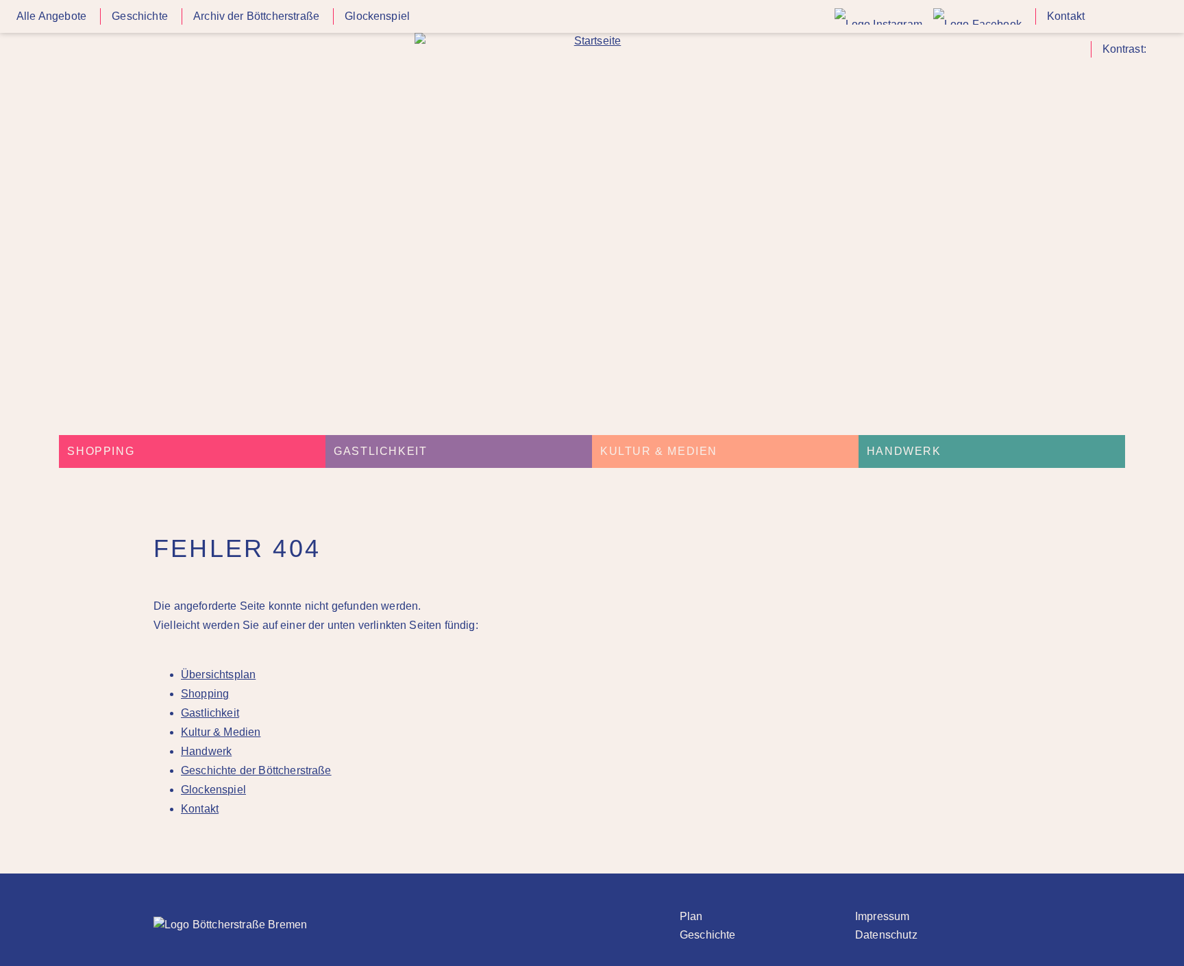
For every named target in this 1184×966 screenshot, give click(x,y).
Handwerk (904, 451)
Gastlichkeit (380, 451)
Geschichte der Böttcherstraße (256, 770)
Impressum (882, 916)
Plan (691, 916)
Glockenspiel (377, 16)
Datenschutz (886, 935)
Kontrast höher (1159, 54)
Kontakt (1066, 16)
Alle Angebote (51, 16)
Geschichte (140, 16)
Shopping (100, 451)
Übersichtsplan (218, 674)
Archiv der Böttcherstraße (256, 16)
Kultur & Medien (658, 451)
